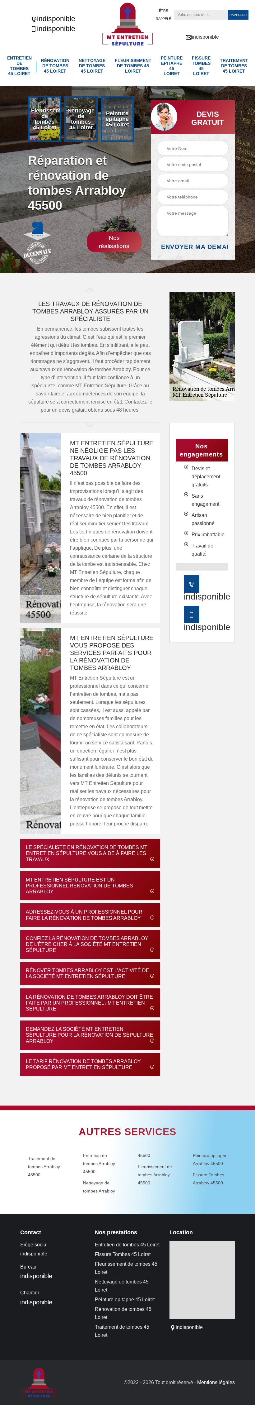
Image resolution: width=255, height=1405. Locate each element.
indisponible (56, 19)
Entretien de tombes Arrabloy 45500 (99, 1163)
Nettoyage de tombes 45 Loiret (92, 66)
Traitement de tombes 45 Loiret (234, 66)
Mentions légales (216, 1382)
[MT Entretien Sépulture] (127, 24)
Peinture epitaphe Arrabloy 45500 (210, 1159)
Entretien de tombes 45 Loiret (19, 65)
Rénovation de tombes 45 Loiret (55, 66)
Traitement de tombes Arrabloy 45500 (44, 1166)
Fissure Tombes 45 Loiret (201, 65)
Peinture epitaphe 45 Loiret (172, 65)
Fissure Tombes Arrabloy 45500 (208, 1178)
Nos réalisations (114, 242)
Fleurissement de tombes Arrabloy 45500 (155, 1174)
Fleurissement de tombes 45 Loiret (133, 66)
